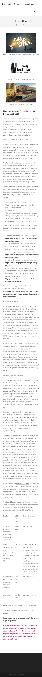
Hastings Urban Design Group (19, 3)
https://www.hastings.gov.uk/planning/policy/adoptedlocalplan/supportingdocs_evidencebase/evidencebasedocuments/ (21, 293)
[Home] (17, 25)
